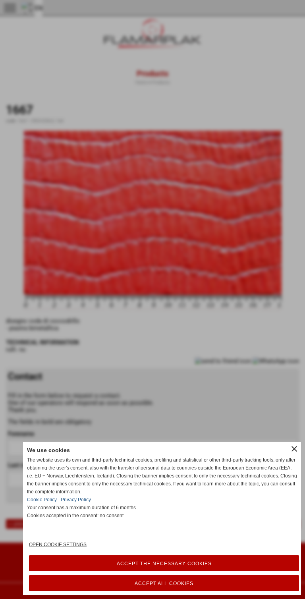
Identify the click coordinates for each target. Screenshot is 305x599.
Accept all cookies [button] (164, 583)
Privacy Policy (76, 499)
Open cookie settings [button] (58, 544)
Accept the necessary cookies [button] (164, 563)
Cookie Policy (42, 499)
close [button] (294, 449)
